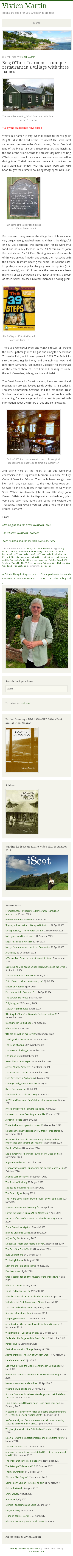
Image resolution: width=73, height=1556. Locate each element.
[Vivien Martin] (37, 49)
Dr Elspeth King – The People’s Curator (24, 930)
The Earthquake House (16, 997)
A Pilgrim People (13, 1119)
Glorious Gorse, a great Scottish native (24, 1521)
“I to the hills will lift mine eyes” (20, 1033)
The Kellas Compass (15, 1446)
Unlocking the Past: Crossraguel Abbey (24, 1302)
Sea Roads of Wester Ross (18, 1187)
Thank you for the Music (17, 1039)
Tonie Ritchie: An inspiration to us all (23, 1125)
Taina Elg (16, 563)
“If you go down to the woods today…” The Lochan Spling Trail (55, 578)
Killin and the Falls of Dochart (20, 1265)
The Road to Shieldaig (16, 1182)
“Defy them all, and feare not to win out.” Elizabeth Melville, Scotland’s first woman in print (34, 1422)
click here (25, 703)
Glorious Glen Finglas (16, 1477)
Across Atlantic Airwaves (17, 1067)
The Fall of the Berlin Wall (18, 1249)
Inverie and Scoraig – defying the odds (24, 1108)
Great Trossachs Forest (21, 554)
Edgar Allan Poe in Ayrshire (18, 941)
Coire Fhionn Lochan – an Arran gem (23, 981)
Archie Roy (10, 952)
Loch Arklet (35, 557)
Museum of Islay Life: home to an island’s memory (30, 1218)
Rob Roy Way (55, 560)
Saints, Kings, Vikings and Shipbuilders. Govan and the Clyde (35, 966)
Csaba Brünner (26, 551)
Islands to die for (14, 1285)
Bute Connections (14, 1254)
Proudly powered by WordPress (25, 1548)
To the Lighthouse (14, 1260)
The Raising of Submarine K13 (20, 1466)
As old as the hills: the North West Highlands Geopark (32, 1324)
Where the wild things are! (18, 1388)
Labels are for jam (14, 1360)
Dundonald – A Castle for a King (21, 1094)
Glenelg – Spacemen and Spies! (20, 1504)
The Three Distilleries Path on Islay (22, 1460)
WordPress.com (36, 1551)
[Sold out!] (22, 833)
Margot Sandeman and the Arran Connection (27, 947)
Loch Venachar (41, 560)
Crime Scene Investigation (18, 1227)
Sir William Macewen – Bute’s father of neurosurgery (31, 1100)
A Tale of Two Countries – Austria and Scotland (28, 958)
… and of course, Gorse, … (18, 1515)
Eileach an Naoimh (14, 986)
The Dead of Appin (14, 1044)
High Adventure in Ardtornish (20, 1078)
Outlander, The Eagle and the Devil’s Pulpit (26, 1338)
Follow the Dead (13, 1488)
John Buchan (60, 554)
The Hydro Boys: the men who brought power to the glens (34, 1198)
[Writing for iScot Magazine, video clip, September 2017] (36, 872)
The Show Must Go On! (16, 1072)
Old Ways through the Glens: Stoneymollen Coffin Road (33, 1365)
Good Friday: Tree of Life (17, 1291)
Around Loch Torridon (16, 1176)
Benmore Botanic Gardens (18, 919)
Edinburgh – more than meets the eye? (24, 1243)
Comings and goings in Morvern (21, 1083)
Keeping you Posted (15, 1318)
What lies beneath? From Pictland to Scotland (27, 1296)
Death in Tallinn (13, 1148)
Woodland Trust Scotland (14, 565)
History (29, 548)
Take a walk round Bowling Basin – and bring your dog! (32, 1403)
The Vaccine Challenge (16, 1050)
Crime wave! (11, 1493)
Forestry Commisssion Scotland (49, 551)
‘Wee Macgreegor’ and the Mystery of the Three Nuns (31, 1276)
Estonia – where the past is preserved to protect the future (34, 1437)
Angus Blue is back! (15, 1162)
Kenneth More (9, 557)
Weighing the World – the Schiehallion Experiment (30, 1429)
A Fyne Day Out (13, 1238)
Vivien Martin (24, 6)
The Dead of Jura (13, 1193)
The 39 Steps (27, 563)
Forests (5, 554)
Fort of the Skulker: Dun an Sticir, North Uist (26, 1212)
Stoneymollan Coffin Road (18, 1022)
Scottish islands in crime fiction (20, 975)
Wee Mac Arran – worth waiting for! (22, 1207)
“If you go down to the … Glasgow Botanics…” (27, 925)
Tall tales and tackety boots (19, 1307)
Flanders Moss (12, 1271)
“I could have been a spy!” (18, 1061)
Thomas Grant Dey (14, 1471)
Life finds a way (13, 1055)
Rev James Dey (12, 1510)
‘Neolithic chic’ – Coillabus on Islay (22, 1332)
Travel (46, 548)
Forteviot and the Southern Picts (21, 992)
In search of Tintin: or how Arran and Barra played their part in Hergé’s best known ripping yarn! (35, 1413)
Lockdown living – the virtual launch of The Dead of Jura (33, 1153)
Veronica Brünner (42, 563)
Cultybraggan (12, 1003)
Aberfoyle (10, 1499)
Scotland (38, 548)
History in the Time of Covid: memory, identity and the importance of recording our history (32, 1141)
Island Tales (11, 1028)
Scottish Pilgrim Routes (16, 1008)
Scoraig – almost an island (18, 1313)
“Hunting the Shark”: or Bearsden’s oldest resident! (30, 1014)
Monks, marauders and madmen (21, 1383)
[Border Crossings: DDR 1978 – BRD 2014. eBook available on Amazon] (22, 772)
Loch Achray (23, 557)
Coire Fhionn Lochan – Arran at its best (24, 1482)
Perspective (11, 1343)
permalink (46, 565)
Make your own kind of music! (20, 936)
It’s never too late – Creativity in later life (25, 1114)
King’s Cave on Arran (15, 1089)
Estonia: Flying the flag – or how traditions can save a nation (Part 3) (19, 578)
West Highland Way (61, 563)
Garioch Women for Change (19, 1349)
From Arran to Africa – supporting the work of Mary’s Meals (34, 1167)
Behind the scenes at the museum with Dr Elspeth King (32, 1374)
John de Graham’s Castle (17, 1232)
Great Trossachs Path (43, 554)
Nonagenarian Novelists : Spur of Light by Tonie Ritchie (32, 1130)
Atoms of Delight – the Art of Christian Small (27, 1354)
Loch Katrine (48, 557)
